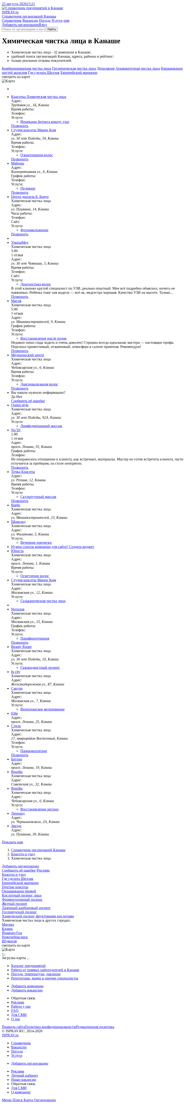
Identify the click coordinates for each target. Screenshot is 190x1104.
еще (66, 20)
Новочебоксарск (15, 937)
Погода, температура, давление (36, 974)
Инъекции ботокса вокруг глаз (44, 122)
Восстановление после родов (43, 338)
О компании (21, 1092)
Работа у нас (21, 1006)
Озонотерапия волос (36, 155)
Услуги (57, 20)
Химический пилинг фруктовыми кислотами (38, 916)
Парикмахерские (33, 751)
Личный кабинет (24, 1075)
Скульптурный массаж (38, 497)
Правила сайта (13, 1027)
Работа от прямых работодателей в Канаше (45, 970)
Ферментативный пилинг (22, 899)
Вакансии (30, 20)
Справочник (12, 20)
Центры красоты (15, 887)
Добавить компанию (27, 986)
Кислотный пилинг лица (21, 895)
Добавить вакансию (27, 990)
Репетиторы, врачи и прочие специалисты (44, 978)
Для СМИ (19, 1015)
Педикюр (27, 188)
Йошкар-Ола (12, 933)
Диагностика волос (35, 284)
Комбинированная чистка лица (26, 68)
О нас (15, 1019)
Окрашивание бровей (19, 891)
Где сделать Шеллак (44, 73)
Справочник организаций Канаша (38, 850)
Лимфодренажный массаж (41, 426)
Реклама (43, 870)
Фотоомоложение (34, 230)
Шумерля (9, 941)
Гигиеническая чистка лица (74, 68)
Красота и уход (23, 854)
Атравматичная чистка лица (137, 68)
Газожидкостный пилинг (40, 667)
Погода (45, 20)
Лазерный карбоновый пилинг (26, 908)
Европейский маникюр (78, 73)
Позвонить (19, 126)
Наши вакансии (23, 1080)
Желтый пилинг (14, 904)
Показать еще (12, 842)
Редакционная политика (95, 1027)
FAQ (15, 1011)
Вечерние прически (36, 542)
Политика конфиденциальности (50, 1027)
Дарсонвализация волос (39, 384)
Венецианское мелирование (42, 709)
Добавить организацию (20, 25)
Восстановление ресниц (39, 809)
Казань (7, 929)
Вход (43, 25)
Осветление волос (34, 576)
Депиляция (105, 68)
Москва (8, 924)
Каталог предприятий (28, 966)
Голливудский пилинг (19, 912)
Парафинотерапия (34, 638)
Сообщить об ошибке (19, 870)
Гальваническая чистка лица (43, 601)
